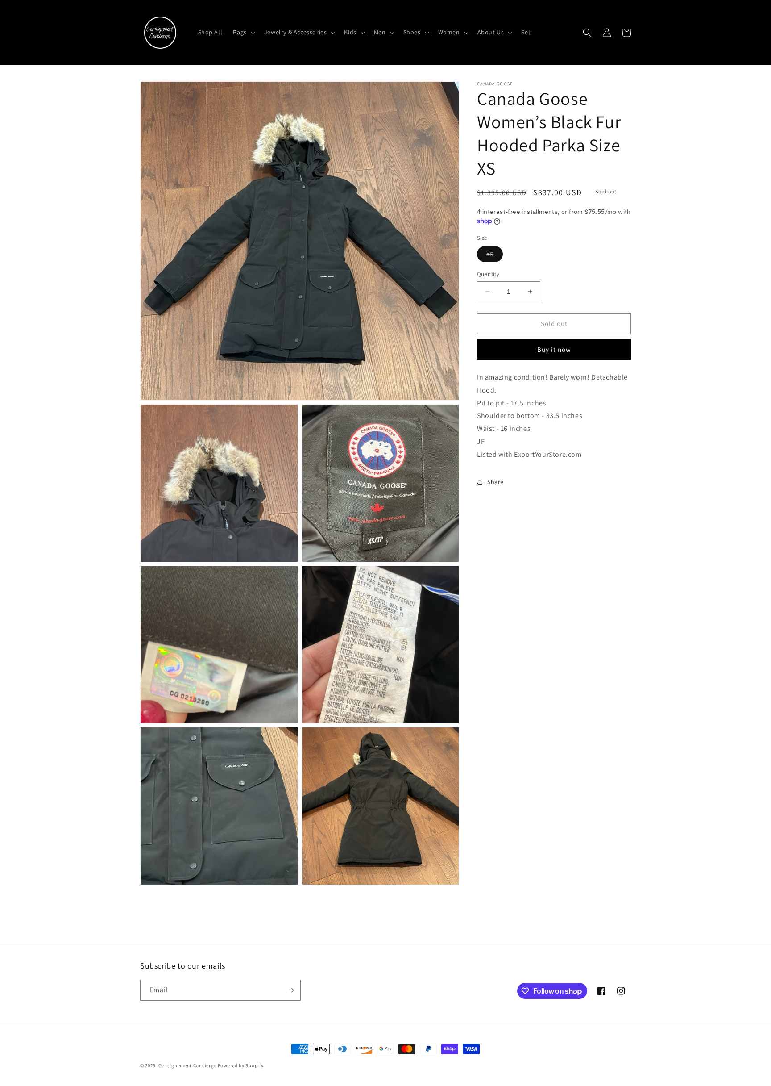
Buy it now (554, 349)
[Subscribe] (290, 990)
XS (494, 256)
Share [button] (495, 482)
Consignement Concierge (187, 1065)
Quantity (488, 274)
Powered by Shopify (241, 1065)
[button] (243, 32)
